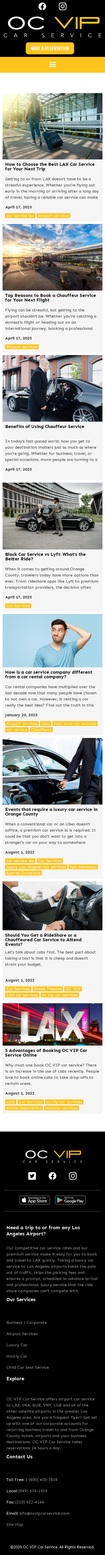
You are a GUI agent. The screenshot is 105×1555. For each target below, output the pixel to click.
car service (16, 729)
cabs (45, 723)
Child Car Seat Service (27, 1367)
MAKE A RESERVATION (50, 48)
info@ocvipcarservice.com (44, 1513)
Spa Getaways (83, 866)
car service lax (20, 215)
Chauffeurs (41, 729)
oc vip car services (60, 995)
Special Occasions (23, 873)
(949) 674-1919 (33, 1490)
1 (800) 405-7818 (41, 1479)
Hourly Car (16, 1356)
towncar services (61, 1108)
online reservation (24, 1108)
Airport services (53, 215)
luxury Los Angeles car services (36, 866)
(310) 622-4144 (29, 1502)
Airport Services (22, 1333)
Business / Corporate (26, 1322)
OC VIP (73, 988)
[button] (52, 65)
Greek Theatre (48, 988)
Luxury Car (17, 1345)
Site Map (14, 1524)
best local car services (75, 723)
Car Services (18, 605)
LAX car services (22, 995)
